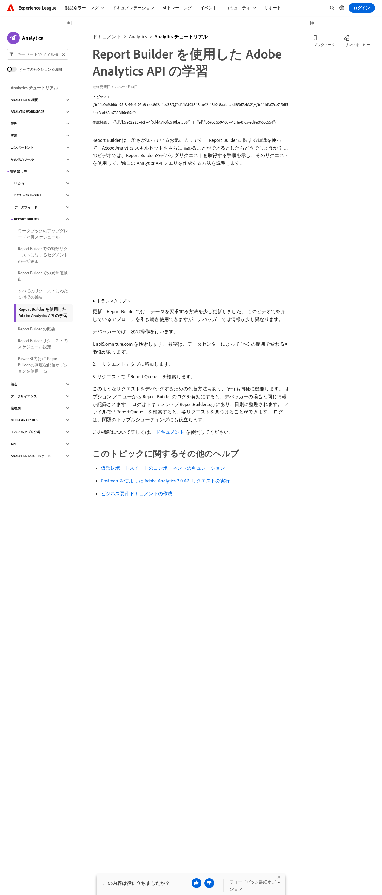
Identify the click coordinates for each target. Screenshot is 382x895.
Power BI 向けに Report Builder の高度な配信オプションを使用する (43, 365)
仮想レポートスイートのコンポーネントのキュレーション (163, 468)
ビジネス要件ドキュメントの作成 (136, 493)
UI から (19, 183)
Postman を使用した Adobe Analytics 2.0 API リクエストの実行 (165, 481)
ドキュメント (107, 36)
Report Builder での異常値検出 (43, 276)
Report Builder (27, 219)
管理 (14, 124)
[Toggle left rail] (69, 23)
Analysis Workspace (27, 112)
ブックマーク (324, 44)
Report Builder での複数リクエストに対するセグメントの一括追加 (43, 255)
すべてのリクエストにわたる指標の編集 (43, 294)
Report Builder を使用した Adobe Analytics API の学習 (43, 312)
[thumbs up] (196, 883)
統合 (14, 384)
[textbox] (37, 54)
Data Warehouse (27, 195)
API (13, 444)
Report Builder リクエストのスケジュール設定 (43, 344)
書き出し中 (18, 171)
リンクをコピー (357, 44)
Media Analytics (24, 420)
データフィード (25, 207)
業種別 (16, 408)
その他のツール (22, 159)
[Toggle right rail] (312, 23)
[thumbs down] (209, 883)
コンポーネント (22, 147)
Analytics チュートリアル (181, 36)
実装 (14, 135)
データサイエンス (24, 396)
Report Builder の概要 (36, 329)
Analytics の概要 (24, 100)
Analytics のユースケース (31, 456)
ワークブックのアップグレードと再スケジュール (43, 234)
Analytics (138, 36)
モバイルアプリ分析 (25, 432)
